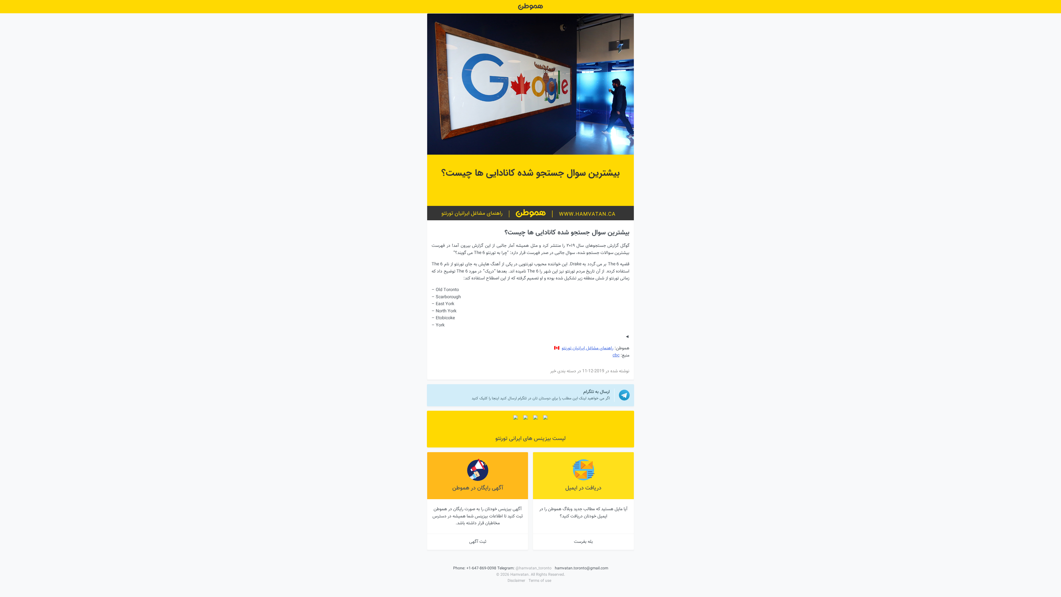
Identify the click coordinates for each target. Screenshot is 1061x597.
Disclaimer (516, 581)
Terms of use (540, 581)
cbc (616, 355)
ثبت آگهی (477, 541)
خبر (553, 371)
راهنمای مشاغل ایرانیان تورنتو (587, 348)
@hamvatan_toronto (533, 568)
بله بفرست (583, 541)
